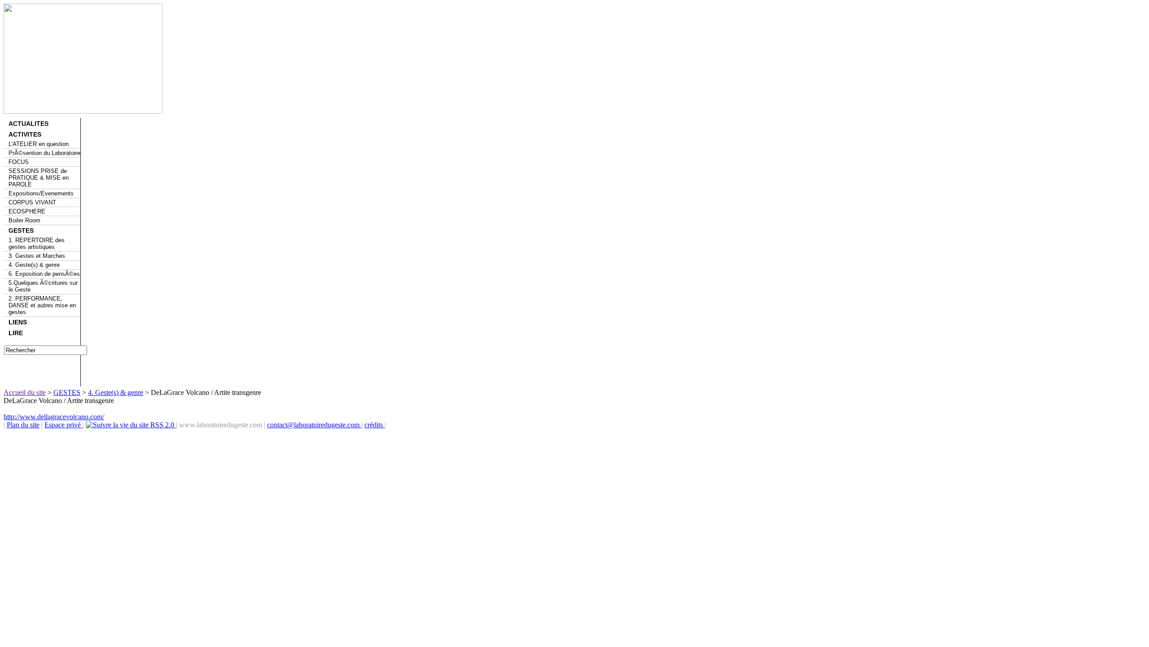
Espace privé (63, 425)
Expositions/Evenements (41, 193)
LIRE (16, 333)
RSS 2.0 (162, 425)
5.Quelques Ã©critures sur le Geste (43, 286)
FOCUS (19, 162)
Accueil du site (25, 392)
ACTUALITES (28, 123)
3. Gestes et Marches (37, 256)
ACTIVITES (25, 134)
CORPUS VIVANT (32, 202)
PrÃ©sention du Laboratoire (44, 153)
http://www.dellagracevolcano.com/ (54, 417)
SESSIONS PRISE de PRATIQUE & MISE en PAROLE (39, 178)
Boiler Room (24, 220)
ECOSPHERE (27, 211)
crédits (374, 425)
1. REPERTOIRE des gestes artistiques (37, 243)
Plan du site (23, 425)
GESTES (21, 230)
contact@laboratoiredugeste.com (314, 425)
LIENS (18, 322)
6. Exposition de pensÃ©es (44, 273)
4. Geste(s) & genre (34, 264)
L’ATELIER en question (39, 144)
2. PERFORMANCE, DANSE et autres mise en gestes (42, 305)
